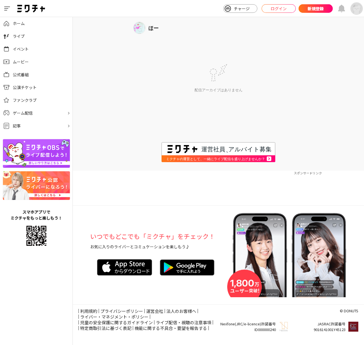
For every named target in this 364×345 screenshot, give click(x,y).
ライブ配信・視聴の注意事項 (183, 322)
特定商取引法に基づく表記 (105, 328)
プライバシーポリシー (121, 311)
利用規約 (88, 311)
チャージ (242, 8)
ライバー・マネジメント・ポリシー (114, 317)
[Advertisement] (218, 188)
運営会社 (154, 311)
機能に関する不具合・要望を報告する (171, 328)
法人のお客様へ (181, 311)
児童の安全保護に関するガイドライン (116, 322)
